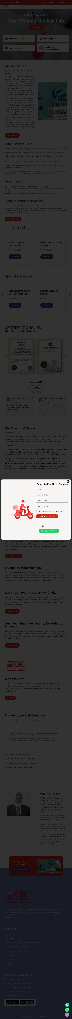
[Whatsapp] (67, 1010)
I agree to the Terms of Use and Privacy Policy (50, 511)
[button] (68, 481)
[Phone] (67, 1005)
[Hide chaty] (67, 1015)
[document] (36, 509)
